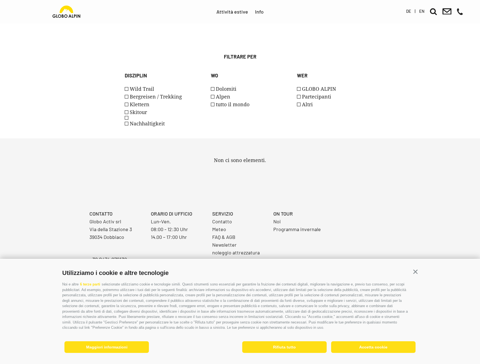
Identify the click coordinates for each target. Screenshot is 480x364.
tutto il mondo (232, 104)
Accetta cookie (373, 347)
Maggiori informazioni (107, 347)
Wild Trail (142, 88)
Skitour (138, 112)
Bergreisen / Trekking (156, 96)
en (421, 11)
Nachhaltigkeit (147, 123)
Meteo (219, 229)
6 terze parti (90, 284)
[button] (415, 271)
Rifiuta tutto (284, 347)
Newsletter (224, 245)
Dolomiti (226, 88)
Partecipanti (316, 96)
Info (259, 12)
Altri (307, 104)
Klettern (139, 104)
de (408, 11)
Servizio (222, 214)
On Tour (283, 214)
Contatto (222, 221)
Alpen (223, 96)
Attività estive (232, 12)
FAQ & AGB (223, 237)
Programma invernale (297, 229)
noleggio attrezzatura (236, 252)
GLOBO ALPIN (319, 88)
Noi (277, 221)
